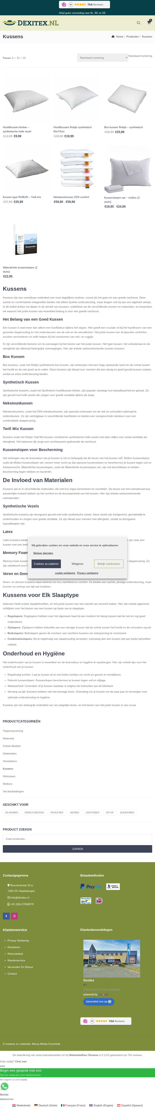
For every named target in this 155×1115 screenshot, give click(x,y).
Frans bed (57, 812)
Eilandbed (11, 812)
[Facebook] (6, 916)
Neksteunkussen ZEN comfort (71, 197)
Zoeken (77, 848)
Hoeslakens (10, 761)
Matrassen (9, 776)
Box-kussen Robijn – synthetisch (123, 127)
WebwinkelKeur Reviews (83, 1055)
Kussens (8, 768)
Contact (12, 973)
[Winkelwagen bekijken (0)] (149, 22)
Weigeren (77, 563)
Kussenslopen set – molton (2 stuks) (122, 199)
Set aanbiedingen (13, 791)
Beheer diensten (43, 552)
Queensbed (127, 812)
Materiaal (8, 738)
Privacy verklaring (87, 572)
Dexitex (88, 980)
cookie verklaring (65, 572)
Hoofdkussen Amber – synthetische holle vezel (17, 129)
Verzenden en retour (20, 967)
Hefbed (74, 812)
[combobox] (140, 55)
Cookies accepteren (46, 563)
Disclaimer (14, 947)
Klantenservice (16, 960)
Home (119, 36)
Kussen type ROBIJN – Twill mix (22, 197)
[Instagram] (14, 916)
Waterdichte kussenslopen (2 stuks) (20, 269)
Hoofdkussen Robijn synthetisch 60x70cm (72, 129)
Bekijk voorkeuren (109, 563)
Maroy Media (40, 1043)
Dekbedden (10, 753)
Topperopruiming (13, 730)
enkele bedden (34, 812)
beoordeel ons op (96, 1001)
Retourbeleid (15, 953)
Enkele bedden (12, 745)
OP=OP (110, 812)
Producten (132, 36)
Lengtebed (92, 812)
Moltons (7, 783)
